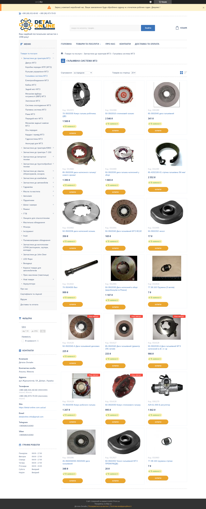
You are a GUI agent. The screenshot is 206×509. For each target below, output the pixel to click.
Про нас (24, 289)
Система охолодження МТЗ (38, 105)
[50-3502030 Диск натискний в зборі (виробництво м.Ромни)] (124, 268)
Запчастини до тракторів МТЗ (36, 58)
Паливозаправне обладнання (36, 240)
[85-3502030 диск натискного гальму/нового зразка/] (81, 153)
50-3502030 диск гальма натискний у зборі (122, 173)
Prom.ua (116, 501)
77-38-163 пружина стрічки (160, 461)
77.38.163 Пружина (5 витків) (161, 287)
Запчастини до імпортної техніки (34, 158)
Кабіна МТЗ (30, 85)
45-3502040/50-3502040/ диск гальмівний (76, 462)
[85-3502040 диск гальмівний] (167, 94)
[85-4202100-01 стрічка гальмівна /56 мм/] (167, 153)
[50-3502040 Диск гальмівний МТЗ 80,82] (124, 212)
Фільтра (26, 227)
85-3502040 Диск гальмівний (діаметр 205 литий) (122, 347)
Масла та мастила (31, 191)
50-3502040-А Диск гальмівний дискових (81, 346)
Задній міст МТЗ (32, 89)
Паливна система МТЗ (35, 110)
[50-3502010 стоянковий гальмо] (124, 94)
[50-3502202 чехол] (167, 212)
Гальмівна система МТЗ (36, 76)
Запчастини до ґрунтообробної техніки (37, 165)
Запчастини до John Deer (35, 254)
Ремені (26, 209)
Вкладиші (27, 263)
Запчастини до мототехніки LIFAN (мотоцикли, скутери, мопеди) (35, 247)
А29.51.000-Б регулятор (159, 405)
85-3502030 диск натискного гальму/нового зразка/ (79, 173)
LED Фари (28, 259)
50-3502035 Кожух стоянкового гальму (123, 405)
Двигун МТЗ (30, 63)
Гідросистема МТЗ (33, 139)
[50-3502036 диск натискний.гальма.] (81, 212)
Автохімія (27, 196)
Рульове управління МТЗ (36, 71)
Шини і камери (30, 205)
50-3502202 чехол (156, 231)
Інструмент (28, 231)
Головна (66, 44)
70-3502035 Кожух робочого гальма (79, 405)
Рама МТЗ (30, 114)
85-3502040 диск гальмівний (161, 113)
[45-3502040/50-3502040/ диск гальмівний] (81, 442)
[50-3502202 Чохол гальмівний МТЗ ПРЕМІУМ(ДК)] (124, 442)
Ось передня (31, 130)
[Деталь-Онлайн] (43, 25)
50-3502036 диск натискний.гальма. (79, 231)
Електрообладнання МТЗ (36, 80)
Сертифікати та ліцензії (31, 294)
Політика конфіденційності (121, 506)
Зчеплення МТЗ (32, 101)
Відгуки (23, 299)
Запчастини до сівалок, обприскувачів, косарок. (34, 172)
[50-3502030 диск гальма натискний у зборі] (124, 153)
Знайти (148, 28)
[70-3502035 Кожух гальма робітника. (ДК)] (81, 94)
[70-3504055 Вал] (81, 268)
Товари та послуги (28, 53)
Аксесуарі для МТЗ (34, 143)
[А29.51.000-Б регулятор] (167, 385)
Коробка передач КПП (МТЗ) (38, 67)
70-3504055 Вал (70, 287)
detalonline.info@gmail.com (31, 417)
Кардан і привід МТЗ (34, 134)
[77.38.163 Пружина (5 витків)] (167, 268)
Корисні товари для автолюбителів (32, 269)
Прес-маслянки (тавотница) (36, 275)
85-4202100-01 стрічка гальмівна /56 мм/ (166, 172)
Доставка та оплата (29, 304)
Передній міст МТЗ (34, 118)
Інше (25, 236)
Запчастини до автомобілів (35, 183)
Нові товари (28, 279)
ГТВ (25, 213)
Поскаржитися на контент (98, 506)
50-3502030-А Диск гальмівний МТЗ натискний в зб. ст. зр (164, 347)
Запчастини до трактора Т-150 (37, 152)
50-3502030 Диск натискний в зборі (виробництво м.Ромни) (121, 288)
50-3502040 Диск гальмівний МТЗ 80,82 (123, 231)
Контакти (125, 44)
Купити (73, 133)
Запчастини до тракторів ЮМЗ (37, 148)
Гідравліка (28, 187)
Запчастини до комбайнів (35, 178)
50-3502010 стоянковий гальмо (119, 113)
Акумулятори (29, 284)
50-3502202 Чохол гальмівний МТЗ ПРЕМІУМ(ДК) (121, 462)
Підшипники (28, 200)
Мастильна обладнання (34, 222)
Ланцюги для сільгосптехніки (36, 218)
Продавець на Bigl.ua (103, 504)
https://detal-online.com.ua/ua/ (32, 407)
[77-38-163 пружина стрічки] (167, 442)
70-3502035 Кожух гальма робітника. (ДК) (79, 114)
